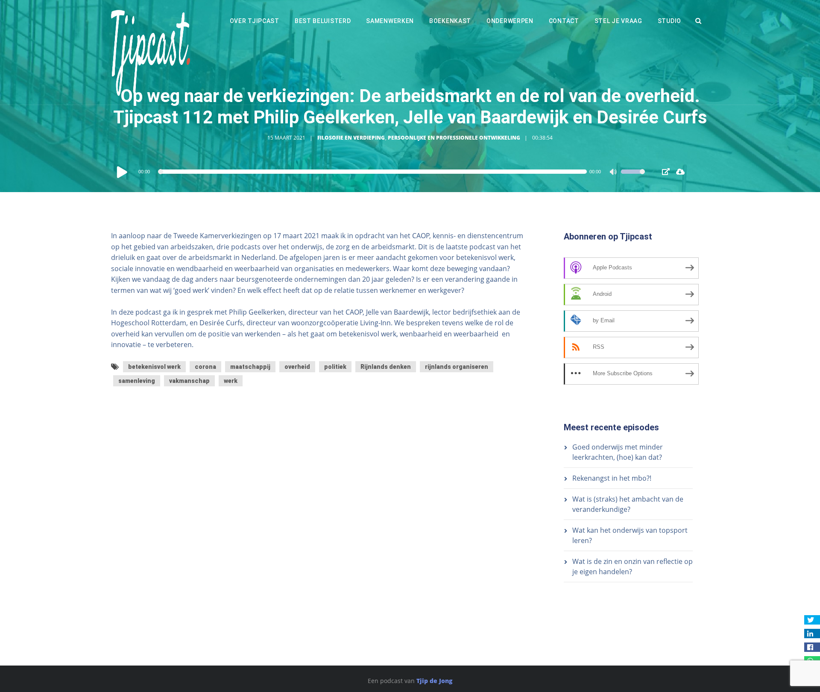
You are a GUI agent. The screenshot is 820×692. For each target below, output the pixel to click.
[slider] (633, 177)
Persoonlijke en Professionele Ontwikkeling (454, 137)
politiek (335, 366)
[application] (380, 171)
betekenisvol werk (154, 366)
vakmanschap (189, 380)
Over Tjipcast (254, 21)
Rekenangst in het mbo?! (611, 478)
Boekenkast (450, 21)
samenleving (136, 380)
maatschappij (250, 366)
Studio (669, 21)
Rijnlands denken (385, 366)
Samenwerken (390, 21)
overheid (297, 366)
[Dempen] (614, 173)
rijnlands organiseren (456, 366)
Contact (564, 21)
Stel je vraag (618, 21)
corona (205, 366)
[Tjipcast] (150, 52)
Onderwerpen (509, 21)
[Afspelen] (122, 171)
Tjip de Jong (434, 681)
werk (230, 380)
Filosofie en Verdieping (351, 137)
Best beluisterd (323, 21)
